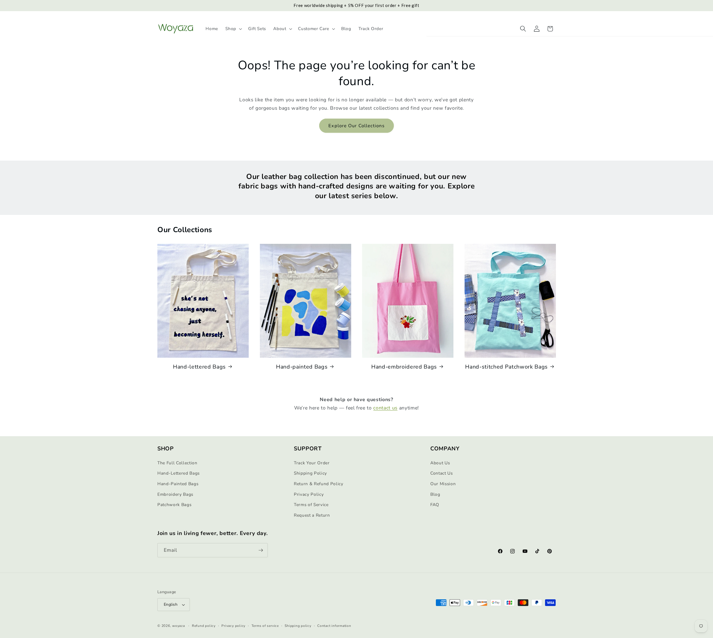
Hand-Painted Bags (177, 484)
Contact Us (441, 473)
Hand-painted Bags (302, 366)
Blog (435, 494)
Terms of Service (311, 504)
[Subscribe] (260, 550)
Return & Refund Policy (318, 484)
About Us (440, 463)
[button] (233, 28)
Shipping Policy (310, 473)
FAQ (434, 504)
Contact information (334, 626)
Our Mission (443, 484)
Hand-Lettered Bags (178, 473)
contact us (385, 407)
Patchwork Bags (174, 504)
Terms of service (265, 626)
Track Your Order (312, 463)
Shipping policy (298, 626)
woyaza (178, 626)
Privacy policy (233, 626)
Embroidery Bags (175, 494)
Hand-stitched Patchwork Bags (506, 366)
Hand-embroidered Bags (404, 366)
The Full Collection (177, 463)
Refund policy (204, 626)
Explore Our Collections (356, 125)
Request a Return (312, 515)
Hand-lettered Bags (199, 366)
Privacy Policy (309, 494)
